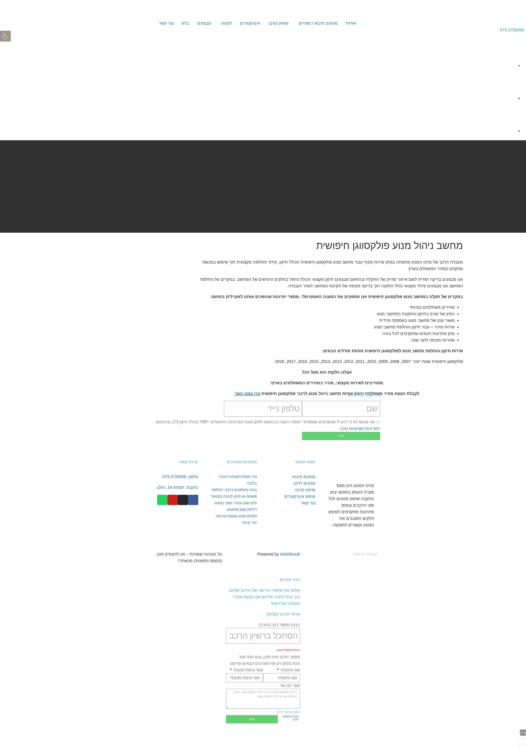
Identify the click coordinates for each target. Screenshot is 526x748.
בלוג (185, 23)
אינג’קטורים (250, 23)
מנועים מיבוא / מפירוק (318, 23)
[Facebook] (193, 500)
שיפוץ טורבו (278, 23)
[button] (5, 36)
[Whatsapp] (162, 500)
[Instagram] (183, 500)
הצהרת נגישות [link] (365, 554)
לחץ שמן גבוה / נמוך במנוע (236, 503)
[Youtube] (172, 500)
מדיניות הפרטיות (363, 428)
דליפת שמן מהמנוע (242, 509)
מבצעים (204, 23)
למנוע (226, 23)
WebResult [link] (290, 554)
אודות (351, 23)
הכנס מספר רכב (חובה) (279, 624)
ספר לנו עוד (290, 685)
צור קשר (166, 23)
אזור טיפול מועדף (247, 669)
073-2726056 (512, 30)
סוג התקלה (290, 669)
